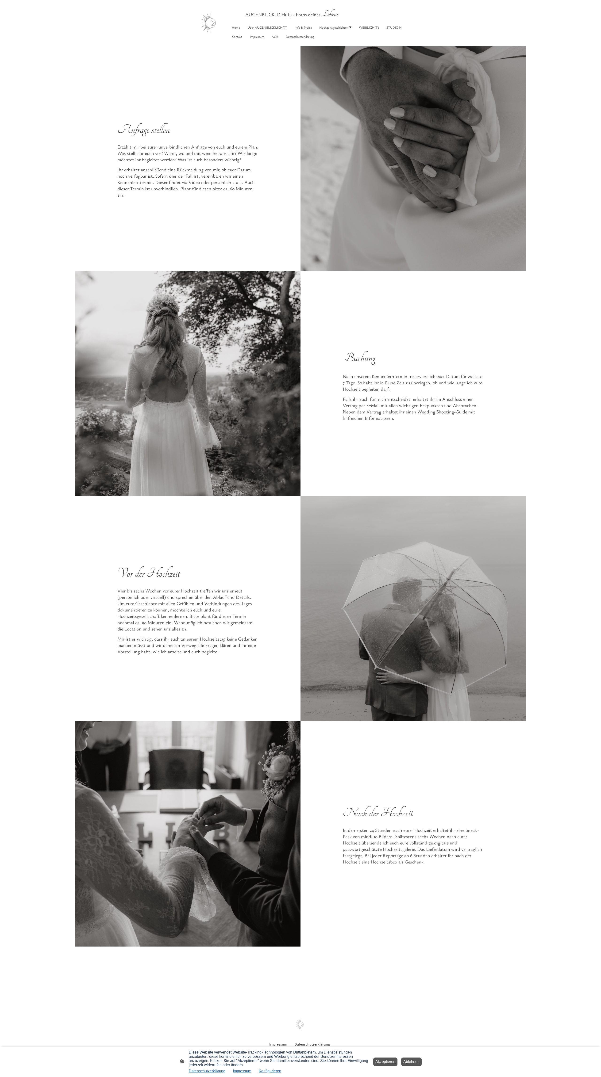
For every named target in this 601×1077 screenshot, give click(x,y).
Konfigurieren (270, 1071)
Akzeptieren (385, 1062)
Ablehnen (411, 1062)
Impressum (242, 1071)
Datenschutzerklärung (207, 1071)
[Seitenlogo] (210, 23)
